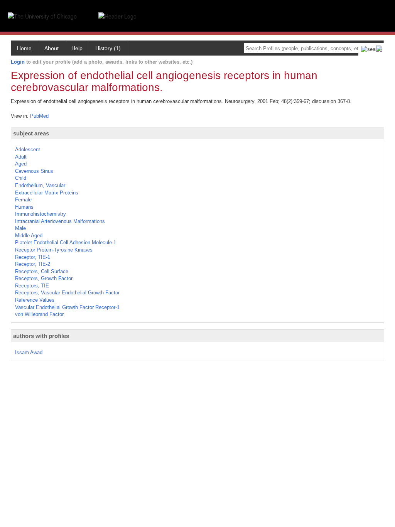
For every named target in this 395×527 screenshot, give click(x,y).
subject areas (31, 133)
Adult (21, 157)
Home (24, 48)
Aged (21, 164)
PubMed (39, 116)
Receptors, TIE (32, 286)
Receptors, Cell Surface (41, 271)
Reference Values (34, 300)
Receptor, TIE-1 (32, 257)
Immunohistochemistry (40, 214)
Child (20, 178)
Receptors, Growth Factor (44, 278)
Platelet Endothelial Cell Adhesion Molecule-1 (65, 242)
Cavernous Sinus (34, 171)
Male (20, 228)
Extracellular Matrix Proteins (46, 193)
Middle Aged (28, 235)
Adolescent (27, 149)
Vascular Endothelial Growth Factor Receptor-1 (67, 307)
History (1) (108, 48)
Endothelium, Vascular (40, 185)
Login (18, 62)
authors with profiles (41, 336)
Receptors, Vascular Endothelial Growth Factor (67, 293)
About (51, 48)
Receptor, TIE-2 (32, 264)
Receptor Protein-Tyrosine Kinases (54, 250)
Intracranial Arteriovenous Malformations (60, 221)
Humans (24, 207)
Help (77, 48)
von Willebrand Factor (39, 314)
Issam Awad (28, 352)
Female (23, 200)
